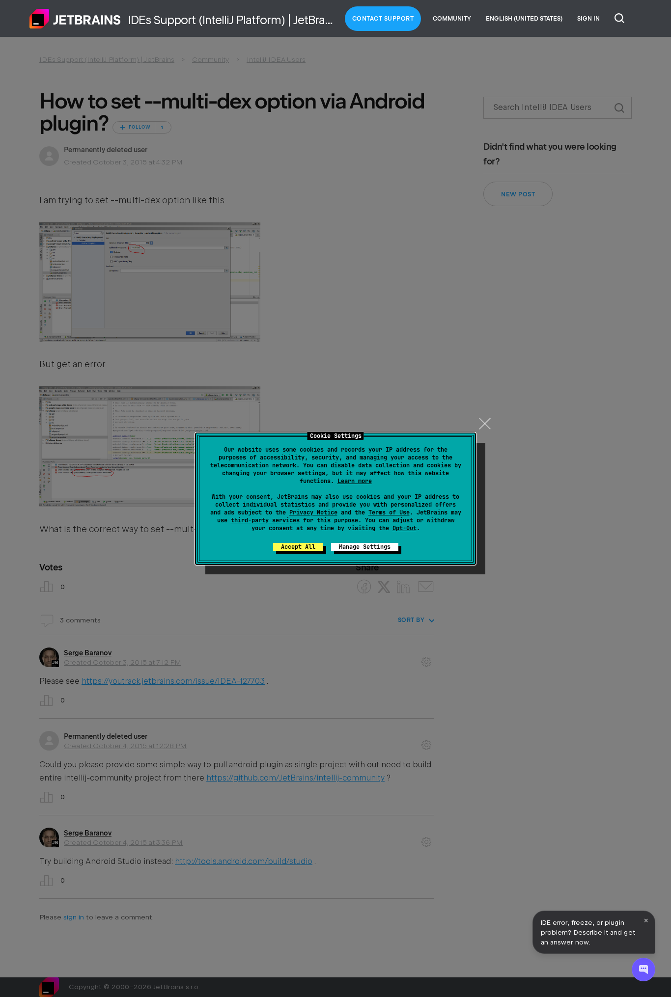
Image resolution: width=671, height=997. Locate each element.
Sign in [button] (588, 18)
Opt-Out (404, 528)
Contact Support (383, 18)
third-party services (265, 520)
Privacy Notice (313, 512)
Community (452, 18)
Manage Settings (365, 547)
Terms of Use (389, 512)
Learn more (354, 481)
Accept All (298, 547)
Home (75, 18)
